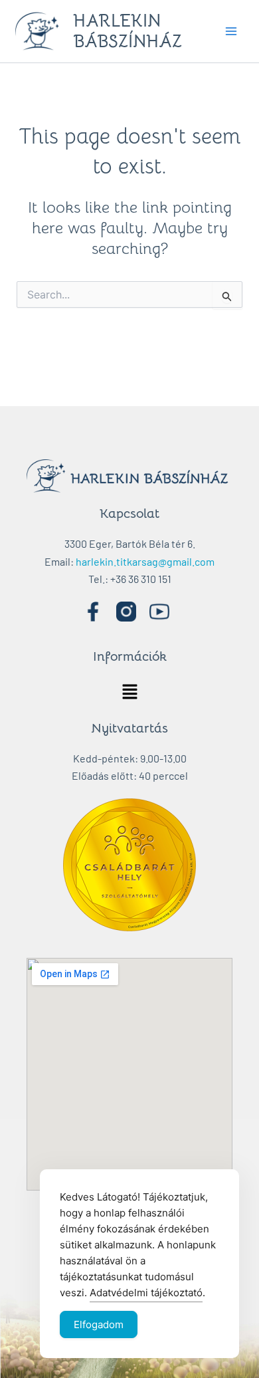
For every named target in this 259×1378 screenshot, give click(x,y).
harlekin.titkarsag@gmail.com (145, 561)
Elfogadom (99, 1324)
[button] (129, 693)
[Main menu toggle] (231, 31)
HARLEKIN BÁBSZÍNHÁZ (127, 31)
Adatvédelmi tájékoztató (146, 1292)
